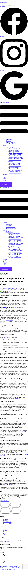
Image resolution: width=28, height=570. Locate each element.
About (4, 178)
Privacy (2, 569)
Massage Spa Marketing (15, 148)
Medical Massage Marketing (16, 158)
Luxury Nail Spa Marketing (16, 153)
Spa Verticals (9, 147)
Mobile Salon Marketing (15, 173)
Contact (5, 177)
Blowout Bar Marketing (15, 167)
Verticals (5, 145)
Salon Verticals (10, 161)
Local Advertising (10, 142)
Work (4, 175)
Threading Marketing (14, 171)
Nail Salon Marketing (14, 163)
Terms (6, 569)
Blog (4, 180)
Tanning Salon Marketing (15, 166)
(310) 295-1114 (4, 2)
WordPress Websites (11, 143)
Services (5, 138)
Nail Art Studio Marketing (15, 155)
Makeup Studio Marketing (15, 157)
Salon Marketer (4, 566)
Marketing (8, 141)
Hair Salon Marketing (14, 164)
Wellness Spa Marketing (15, 154)
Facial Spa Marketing (14, 151)
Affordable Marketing (14, 566)
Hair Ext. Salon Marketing (15, 170)
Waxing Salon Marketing (15, 168)
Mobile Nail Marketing (15, 160)
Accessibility (11, 569)
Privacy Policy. (12, 564)
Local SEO (9, 139)
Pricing (5, 174)
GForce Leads (15, 568)
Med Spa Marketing (14, 150)
